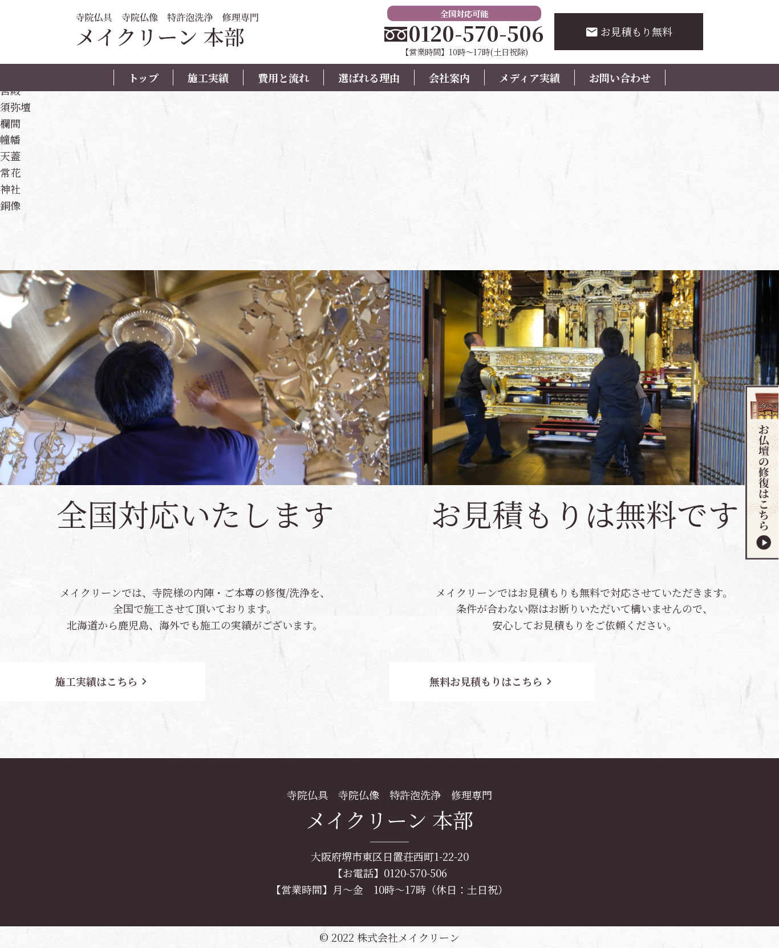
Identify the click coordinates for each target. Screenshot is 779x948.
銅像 (10, 205)
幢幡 (10, 139)
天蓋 (10, 155)
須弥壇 (15, 106)
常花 (10, 172)
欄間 (10, 123)
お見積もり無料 (628, 31)
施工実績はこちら (103, 681)
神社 (10, 188)
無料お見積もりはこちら (492, 681)
